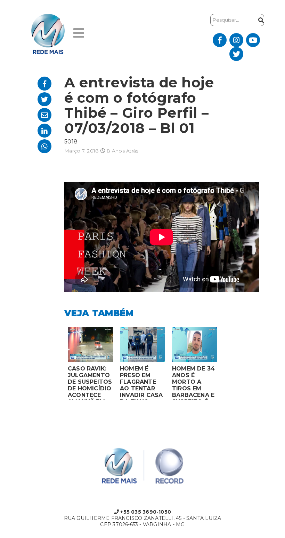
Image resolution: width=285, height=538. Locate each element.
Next (225, 365)
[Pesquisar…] (259, 20)
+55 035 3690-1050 (145, 512)
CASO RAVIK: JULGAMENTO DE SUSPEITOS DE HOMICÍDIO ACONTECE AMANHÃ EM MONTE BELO (90, 382)
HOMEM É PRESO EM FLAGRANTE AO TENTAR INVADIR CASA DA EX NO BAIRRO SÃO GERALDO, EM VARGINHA (141, 382)
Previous (59, 365)
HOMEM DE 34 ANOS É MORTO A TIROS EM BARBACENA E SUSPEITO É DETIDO (193, 382)
